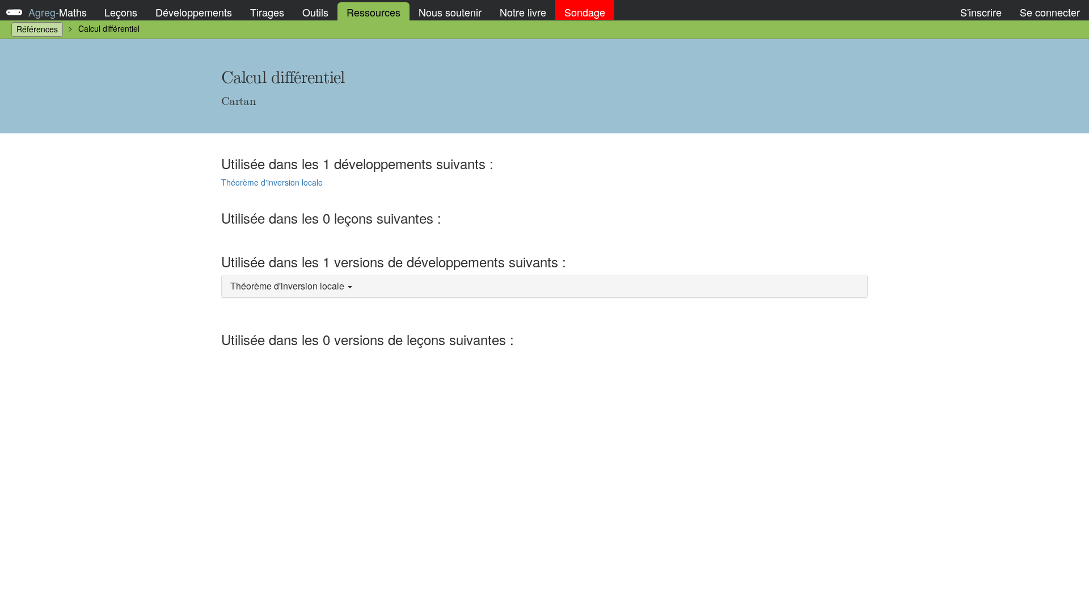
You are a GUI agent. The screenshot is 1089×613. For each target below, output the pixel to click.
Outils (315, 12)
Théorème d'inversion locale (272, 182)
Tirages (267, 12)
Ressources (373, 12)
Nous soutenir (450, 12)
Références (37, 29)
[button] (544, 286)
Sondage (584, 12)
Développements (193, 12)
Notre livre (523, 12)
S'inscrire (981, 12)
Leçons (120, 12)
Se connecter (1050, 12)
